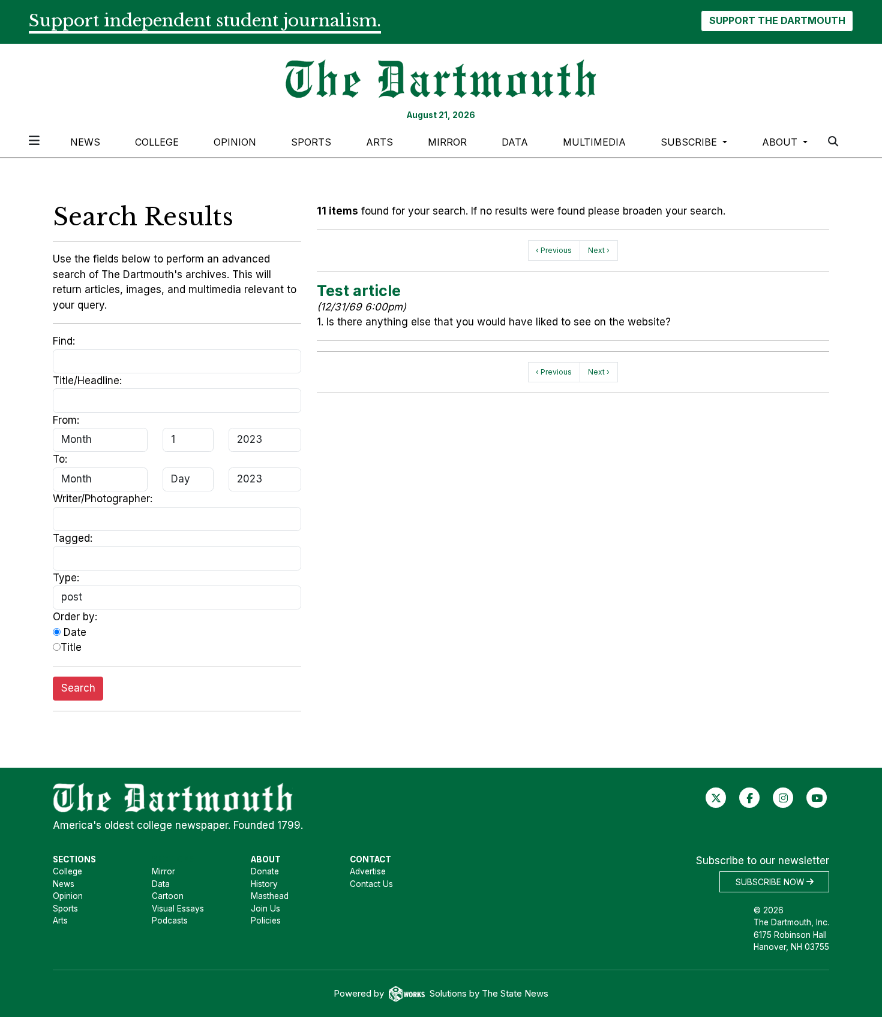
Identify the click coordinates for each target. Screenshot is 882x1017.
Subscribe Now (771, 881)
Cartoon (168, 896)
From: (66, 420)
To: (60, 459)
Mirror (447, 142)
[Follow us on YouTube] (817, 797)
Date (73, 632)
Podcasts (170, 920)
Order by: (75, 617)
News (85, 142)
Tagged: (72, 538)
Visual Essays (178, 908)
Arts (379, 142)
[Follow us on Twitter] (716, 797)
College (157, 142)
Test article (359, 291)
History (264, 884)
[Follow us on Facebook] (750, 797)
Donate (265, 871)
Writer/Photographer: (102, 499)
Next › (599, 250)
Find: (64, 341)
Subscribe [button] (690, 142)
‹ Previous (554, 250)
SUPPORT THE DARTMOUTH (777, 20)
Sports (311, 142)
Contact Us (371, 884)
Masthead (270, 896)
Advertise (368, 871)
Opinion (235, 142)
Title (71, 647)
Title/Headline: (87, 381)
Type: (66, 578)
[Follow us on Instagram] (783, 797)
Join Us (265, 908)
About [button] (781, 142)
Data (515, 142)
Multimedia (594, 142)
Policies (266, 920)
